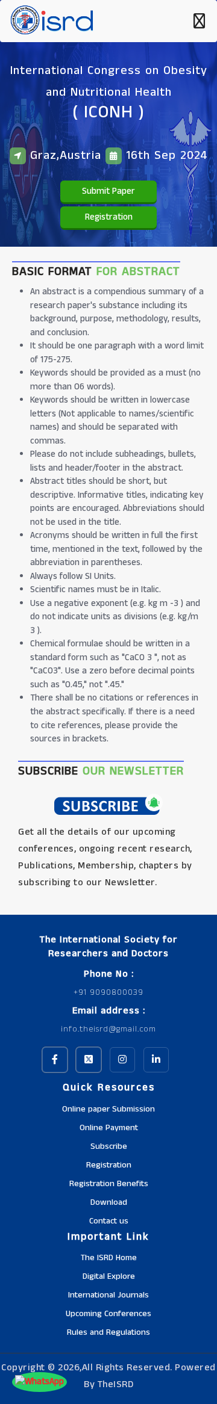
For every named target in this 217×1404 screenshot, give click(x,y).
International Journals (108, 1295)
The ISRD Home (109, 1258)
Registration (109, 217)
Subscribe (108, 1146)
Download (108, 1202)
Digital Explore (109, 1276)
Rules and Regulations (108, 1332)
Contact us (108, 1221)
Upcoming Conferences (108, 1314)
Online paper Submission (108, 1109)
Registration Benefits (108, 1184)
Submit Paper (108, 191)
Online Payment (109, 1128)
